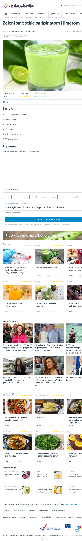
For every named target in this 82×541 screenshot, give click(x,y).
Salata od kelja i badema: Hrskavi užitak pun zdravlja (48, 454)
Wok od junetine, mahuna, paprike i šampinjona (16, 418)
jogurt (54, 197)
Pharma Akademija (47, 517)
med (35, 197)
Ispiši (33, 31)
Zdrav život (29, 14)
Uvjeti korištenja (19, 510)
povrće (8, 197)
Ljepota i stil (55, 14)
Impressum (43, 510)
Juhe (38, 471)
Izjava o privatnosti (58, 510)
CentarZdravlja (19, 6)
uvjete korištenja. (71, 504)
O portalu (6, 510)
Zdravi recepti (52, 18)
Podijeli (27, 31)
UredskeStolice (61, 517)
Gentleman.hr (34, 517)
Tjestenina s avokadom (13, 490)
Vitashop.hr (23, 517)
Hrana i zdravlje (69, 14)
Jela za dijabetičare (11, 471)
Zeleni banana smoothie (47, 267)
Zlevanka (41, 417)
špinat (26, 197)
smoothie (65, 197)
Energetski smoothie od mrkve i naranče (15, 304)
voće (17, 197)
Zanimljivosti (15, 14)
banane (44, 197)
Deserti (71, 471)
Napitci (61, 18)
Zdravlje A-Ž (41, 14)
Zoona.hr (71, 517)
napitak (75, 197)
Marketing (32, 510)
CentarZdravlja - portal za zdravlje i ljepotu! (17, 18)
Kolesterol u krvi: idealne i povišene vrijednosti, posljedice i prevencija (16, 270)
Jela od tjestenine (11, 487)
